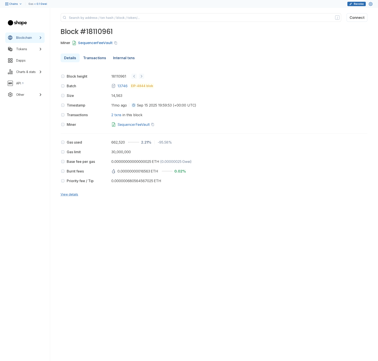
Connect (357, 17)
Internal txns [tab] (124, 58)
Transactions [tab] (94, 58)
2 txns (116, 115)
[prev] (134, 76)
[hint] (63, 76)
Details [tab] (70, 58)
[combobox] (133, 105)
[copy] (116, 43)
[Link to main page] (17, 22)
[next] (141, 76)
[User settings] (370, 4)
